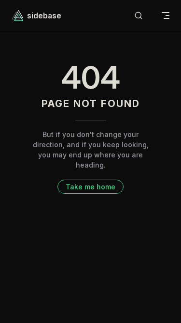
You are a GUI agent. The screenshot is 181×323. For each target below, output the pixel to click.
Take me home (90, 187)
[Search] (138, 15)
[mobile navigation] (165, 15)
